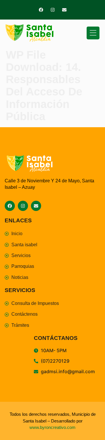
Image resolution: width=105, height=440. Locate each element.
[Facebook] (41, 10)
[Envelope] (64, 10)
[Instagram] (53, 10)
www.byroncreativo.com (52, 427)
